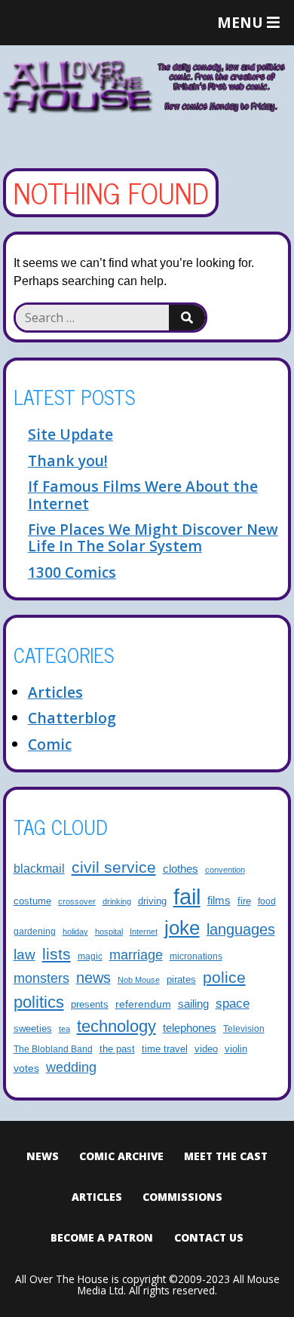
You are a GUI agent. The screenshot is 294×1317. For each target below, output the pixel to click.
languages (241, 929)
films (219, 901)
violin (236, 1049)
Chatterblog (72, 718)
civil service (114, 867)
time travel (165, 1049)
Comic (50, 744)
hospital (109, 931)
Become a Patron (102, 1237)
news (93, 977)
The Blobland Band (53, 1049)
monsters (41, 978)
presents (90, 1004)
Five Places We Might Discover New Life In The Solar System (153, 537)
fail (187, 896)
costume (32, 901)
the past (117, 1049)
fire (244, 901)
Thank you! (68, 460)
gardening (35, 931)
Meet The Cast (226, 1156)
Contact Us (208, 1237)
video (206, 1049)
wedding (71, 1067)
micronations (196, 956)
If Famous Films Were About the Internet (143, 494)
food (267, 901)
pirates (181, 980)
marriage (136, 954)
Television (244, 1028)
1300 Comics (72, 572)
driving (152, 901)
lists (56, 953)
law (24, 954)
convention (225, 869)
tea (64, 1028)
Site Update (70, 434)
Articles (55, 692)
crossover (77, 901)
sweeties (33, 1029)
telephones (189, 1028)
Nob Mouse (139, 979)
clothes (180, 869)
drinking (117, 901)
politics (39, 1002)
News (42, 1156)
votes (26, 1068)
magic (90, 956)
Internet (144, 931)
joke (182, 927)
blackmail (39, 868)
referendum (143, 1004)
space (233, 1003)
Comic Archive (121, 1156)
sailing (193, 1003)
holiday (75, 931)
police (224, 977)
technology (116, 1026)
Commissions (182, 1197)
